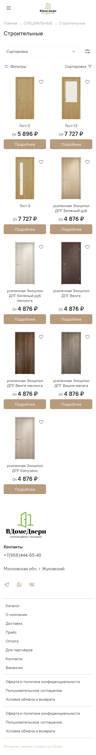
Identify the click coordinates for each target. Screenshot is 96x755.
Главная (10, 23)
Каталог (13, 605)
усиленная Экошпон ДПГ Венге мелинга (25, 383)
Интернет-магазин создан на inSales (33, 746)
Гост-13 (71, 125)
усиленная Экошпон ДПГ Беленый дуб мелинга (25, 295)
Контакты (14, 658)
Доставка (14, 623)
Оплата (12, 641)
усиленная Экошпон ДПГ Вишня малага (71, 383)
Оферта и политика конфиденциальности (43, 681)
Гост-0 (24, 125)
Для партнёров (19, 649)
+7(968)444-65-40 (22, 555)
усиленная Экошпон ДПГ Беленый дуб (71, 208)
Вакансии (14, 667)
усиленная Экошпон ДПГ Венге (71, 293)
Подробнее (25, 144)
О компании (16, 614)
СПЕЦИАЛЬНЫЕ (38, 23)
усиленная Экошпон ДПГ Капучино (25, 468)
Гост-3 (25, 205)
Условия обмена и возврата (30, 699)
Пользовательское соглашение (34, 690)
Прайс (11, 632)
